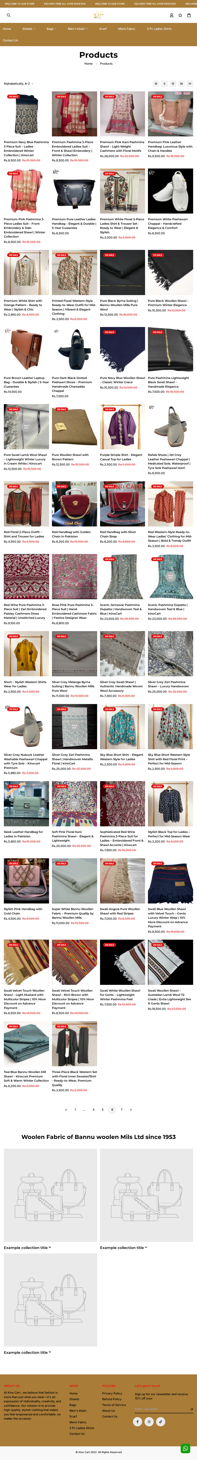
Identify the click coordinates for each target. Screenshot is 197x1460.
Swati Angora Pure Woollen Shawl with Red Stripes (120, 911)
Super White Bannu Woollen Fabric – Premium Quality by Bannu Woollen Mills (73, 913)
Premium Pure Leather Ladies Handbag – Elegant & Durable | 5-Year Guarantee (74, 223)
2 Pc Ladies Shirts (159, 29)
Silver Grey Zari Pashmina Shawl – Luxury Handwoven (168, 684)
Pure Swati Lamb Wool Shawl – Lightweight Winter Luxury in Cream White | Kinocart (25, 459)
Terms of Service (114, 1405)
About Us (108, 1410)
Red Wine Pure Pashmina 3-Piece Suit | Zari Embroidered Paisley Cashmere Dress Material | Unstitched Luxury (25, 611)
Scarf (103, 29)
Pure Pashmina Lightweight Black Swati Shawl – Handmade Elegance (168, 382)
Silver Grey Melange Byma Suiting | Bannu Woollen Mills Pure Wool (73, 686)
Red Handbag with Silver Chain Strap (118, 534)
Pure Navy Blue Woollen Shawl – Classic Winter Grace (122, 380)
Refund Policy (112, 1399)
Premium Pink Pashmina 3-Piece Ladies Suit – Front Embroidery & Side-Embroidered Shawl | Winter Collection (24, 227)
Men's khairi (76, 29)
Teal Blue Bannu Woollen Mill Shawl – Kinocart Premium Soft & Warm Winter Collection (26, 1076)
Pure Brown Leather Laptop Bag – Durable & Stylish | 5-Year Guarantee (26, 382)
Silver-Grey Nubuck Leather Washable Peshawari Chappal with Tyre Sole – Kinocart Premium (25, 761)
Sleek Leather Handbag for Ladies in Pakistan (23, 834)
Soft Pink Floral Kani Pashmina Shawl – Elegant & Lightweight (72, 836)
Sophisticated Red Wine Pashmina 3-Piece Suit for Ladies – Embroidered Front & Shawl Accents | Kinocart (122, 838)
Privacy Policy (112, 1393)
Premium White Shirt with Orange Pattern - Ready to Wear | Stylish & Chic (23, 305)
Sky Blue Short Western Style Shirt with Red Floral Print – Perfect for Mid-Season (169, 759)
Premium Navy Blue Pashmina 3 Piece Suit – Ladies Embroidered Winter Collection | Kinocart (26, 148)
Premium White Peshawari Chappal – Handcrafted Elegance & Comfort (168, 223)
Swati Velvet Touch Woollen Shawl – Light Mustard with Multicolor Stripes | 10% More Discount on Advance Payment (25, 999)
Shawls (27, 29)
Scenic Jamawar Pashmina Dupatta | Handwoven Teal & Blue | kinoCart (121, 609)
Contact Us (77, 1434)
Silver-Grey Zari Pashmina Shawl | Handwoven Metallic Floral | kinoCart (72, 759)
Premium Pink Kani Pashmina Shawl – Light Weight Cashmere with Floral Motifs (122, 146)
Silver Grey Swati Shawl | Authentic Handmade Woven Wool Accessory (121, 686)
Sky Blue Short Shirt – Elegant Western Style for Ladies (121, 757)
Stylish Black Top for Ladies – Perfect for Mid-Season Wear (169, 834)
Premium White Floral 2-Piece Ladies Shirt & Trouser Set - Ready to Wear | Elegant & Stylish (122, 225)
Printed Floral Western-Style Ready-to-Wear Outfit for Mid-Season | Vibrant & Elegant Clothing (74, 307)
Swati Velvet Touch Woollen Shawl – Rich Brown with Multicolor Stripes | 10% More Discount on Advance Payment (73, 999)
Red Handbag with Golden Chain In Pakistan (71, 534)
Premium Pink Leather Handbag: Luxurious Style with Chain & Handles (170, 146)
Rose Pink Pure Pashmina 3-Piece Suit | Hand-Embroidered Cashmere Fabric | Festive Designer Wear (74, 611)
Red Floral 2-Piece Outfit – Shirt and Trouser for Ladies (24, 534)
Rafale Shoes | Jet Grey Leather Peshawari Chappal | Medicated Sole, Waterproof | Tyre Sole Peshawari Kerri (169, 461)
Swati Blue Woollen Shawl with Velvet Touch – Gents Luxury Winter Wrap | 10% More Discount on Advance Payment (168, 917)
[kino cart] (98, 15)
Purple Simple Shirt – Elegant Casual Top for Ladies (121, 457)
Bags (50, 29)
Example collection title (27, 1248)
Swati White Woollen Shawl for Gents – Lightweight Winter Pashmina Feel (120, 995)
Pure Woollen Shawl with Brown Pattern (70, 457)
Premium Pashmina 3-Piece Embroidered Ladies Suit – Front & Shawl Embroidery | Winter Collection (72, 148)
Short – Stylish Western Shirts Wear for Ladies (25, 684)
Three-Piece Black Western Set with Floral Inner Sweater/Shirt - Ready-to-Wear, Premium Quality (74, 1078)
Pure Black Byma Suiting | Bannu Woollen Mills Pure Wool (119, 305)
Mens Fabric (126, 29)
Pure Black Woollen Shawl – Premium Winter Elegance (168, 303)
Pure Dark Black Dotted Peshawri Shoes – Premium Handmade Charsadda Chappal (72, 384)
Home (88, 63)
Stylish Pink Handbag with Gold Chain (23, 911)
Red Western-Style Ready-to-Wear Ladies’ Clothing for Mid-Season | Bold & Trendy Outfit (170, 536)
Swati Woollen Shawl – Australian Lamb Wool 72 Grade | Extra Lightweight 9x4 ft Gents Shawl (169, 997)
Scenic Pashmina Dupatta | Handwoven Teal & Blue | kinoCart (168, 609)
